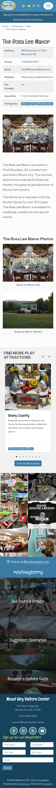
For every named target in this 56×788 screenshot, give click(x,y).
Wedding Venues (46, 104)
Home (5, 26)
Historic (26, 104)
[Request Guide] (29, 6)
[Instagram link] (23, 731)
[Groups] (23, 6)
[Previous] (43, 356)
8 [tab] (39, 457)
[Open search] (38, 6)
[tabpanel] (28, 408)
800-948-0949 (28, 715)
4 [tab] (26, 457)
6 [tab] (33, 457)
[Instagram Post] (14, 487)
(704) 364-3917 (30, 61)
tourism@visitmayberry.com (28, 722)
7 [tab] (36, 457)
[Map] (34, 6)
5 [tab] (29, 457)
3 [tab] (23, 457)
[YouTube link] (42, 731)
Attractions (17, 26)
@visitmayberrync (36, 562)
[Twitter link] (33, 731)
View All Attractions (28, 463)
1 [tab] (16, 457)
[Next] (49, 356)
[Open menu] (48, 6)
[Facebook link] (14, 731)
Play (29, 26)
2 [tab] (19, 457)
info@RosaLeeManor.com (36, 69)
